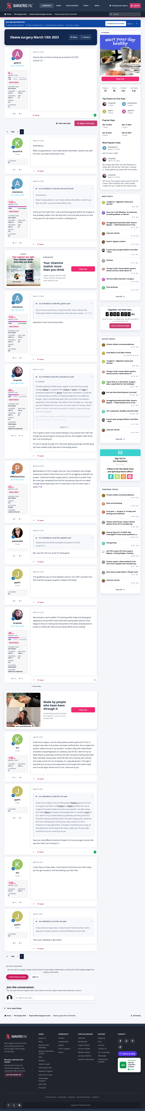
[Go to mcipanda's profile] (17, 371)
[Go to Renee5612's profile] (103, 234)
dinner (59, 393)
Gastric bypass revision (116, 241)
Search (61, 1052)
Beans (47, 812)
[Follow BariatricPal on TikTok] (120, 1047)
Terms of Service (50, 1097)
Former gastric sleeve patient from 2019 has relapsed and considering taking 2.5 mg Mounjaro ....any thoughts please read (121, 564)
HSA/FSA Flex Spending (44, 1046)
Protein (61, 806)
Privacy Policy (62, 1097)
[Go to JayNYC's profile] (17, 574)
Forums (61, 1038)
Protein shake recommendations (120, 344)
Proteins (73, 803)
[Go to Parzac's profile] (103, 504)
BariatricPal (82, 1041)
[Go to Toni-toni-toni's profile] (103, 288)
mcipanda (17, 380)
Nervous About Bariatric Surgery (120, 279)
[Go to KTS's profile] (17, 739)
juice (87, 812)
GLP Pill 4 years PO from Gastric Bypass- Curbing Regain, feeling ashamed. (119, 553)
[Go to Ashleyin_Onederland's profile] (103, 411)
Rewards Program (46, 1071)
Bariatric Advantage (86, 1059)
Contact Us (102, 1048)
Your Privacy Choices (83, 1097)
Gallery (61, 1045)
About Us (42, 1038)
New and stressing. (114, 503)
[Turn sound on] (36, 696)
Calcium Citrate (113, 233)
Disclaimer (71, 1097)
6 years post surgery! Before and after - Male (122, 250)
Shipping (101, 1038)
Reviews (42, 1060)
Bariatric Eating (84, 1052)
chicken (66, 389)
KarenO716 (17, 151)
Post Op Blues (112, 287)
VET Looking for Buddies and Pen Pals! (122, 411)
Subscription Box (45, 1067)
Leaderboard (63, 1041)
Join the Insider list (13, 1075)
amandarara (17, 192)
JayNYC (63, 303)
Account (101, 1045)
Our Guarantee (104, 1052)
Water (70, 806)
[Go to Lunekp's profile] (103, 250)
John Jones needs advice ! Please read (122, 572)
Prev (12, 132)
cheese (45, 389)
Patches (109, 260)
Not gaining (111, 543)
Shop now (83, 269)
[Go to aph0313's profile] (17, 54)
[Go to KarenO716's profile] (17, 143)
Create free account (17, 977)
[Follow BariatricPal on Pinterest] (132, 1040)
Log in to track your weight (120, 326)
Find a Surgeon (64, 1048)
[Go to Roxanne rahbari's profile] (103, 261)
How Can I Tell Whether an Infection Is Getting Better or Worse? (121, 213)
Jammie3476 (17, 541)
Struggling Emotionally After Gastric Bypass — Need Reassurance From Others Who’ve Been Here (121, 224)
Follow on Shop (128, 1054)
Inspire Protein (84, 1045)
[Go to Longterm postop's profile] (103, 202)
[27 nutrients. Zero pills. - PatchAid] (120, 55)
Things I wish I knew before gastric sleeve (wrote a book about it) (121, 269)
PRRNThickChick (17, 477)
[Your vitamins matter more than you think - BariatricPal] (23, 269)
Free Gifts (42, 1088)
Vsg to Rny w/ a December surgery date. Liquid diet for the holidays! (120, 383)
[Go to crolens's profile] (103, 279)
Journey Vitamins (84, 1056)
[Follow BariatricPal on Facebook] (120, 1040)
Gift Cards (42, 1084)
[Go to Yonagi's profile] (103, 223)
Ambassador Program (43, 1079)
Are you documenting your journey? (121, 392)
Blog (40, 1041)
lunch (74, 389)
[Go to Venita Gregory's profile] (103, 543)
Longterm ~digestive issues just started (119, 203)
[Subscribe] (129, 464)
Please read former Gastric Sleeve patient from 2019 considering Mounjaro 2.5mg (120, 524)
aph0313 (17, 63)
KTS (17, 748)
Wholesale (102, 1056)
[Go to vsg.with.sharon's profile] (103, 393)
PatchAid (81, 1038)
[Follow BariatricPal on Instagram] (126, 1040)
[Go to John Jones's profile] (103, 522)
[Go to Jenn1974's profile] (103, 242)
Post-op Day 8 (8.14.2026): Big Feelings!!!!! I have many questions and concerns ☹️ (122, 534)
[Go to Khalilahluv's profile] (103, 382)
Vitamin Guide (44, 1064)
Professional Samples (103, 1060)
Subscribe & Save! (45, 1075)
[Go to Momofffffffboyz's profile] (103, 345)
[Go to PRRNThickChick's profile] (17, 468)
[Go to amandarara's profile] (17, 183)
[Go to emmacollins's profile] (103, 213)
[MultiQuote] (33, 171)
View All (119, 296)
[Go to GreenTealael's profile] (103, 353)
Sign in (130, 23)
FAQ (40, 1057)
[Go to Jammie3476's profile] (17, 532)
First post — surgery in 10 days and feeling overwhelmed (121, 512)
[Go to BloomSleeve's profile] (103, 269)
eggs (84, 389)
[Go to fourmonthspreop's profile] (103, 551)
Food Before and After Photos (118, 352)
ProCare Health (84, 1048)
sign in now (57, 990)
